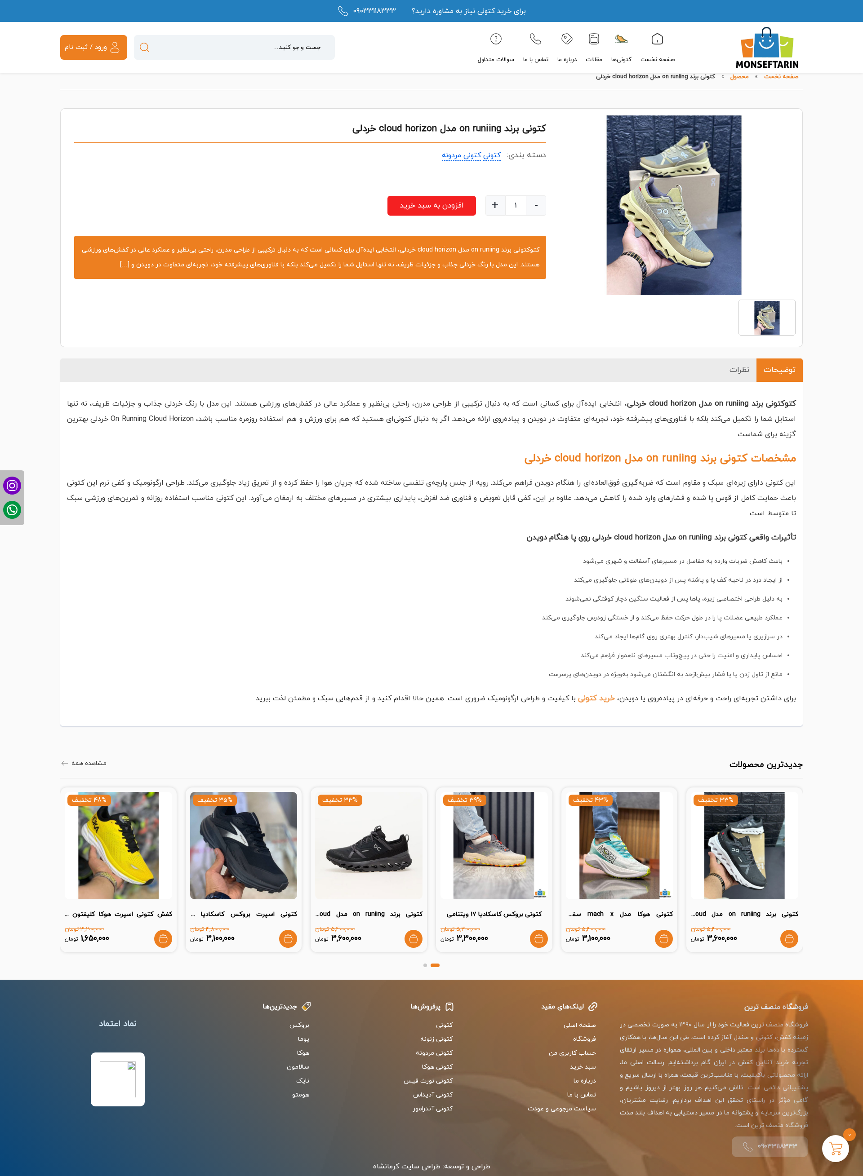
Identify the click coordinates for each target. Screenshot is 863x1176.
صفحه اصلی (580, 1025)
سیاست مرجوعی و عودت (562, 1109)
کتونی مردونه (461, 155)
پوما (303, 1039)
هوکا (303, 1053)
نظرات (739, 370)
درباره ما (567, 60)
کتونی (492, 155)
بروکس (299, 1025)
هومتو (300, 1095)
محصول (739, 77)
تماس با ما (535, 60)
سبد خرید (583, 1067)
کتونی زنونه (436, 1039)
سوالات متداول (496, 60)
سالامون (298, 1067)
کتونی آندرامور (433, 1109)
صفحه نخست (658, 60)
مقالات (594, 60)
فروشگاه (584, 1039)
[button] (435, 965)
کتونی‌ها (621, 60)
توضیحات (780, 370)
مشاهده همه (89, 763)
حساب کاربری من (572, 1053)
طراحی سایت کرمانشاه (406, 1167)
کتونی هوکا (437, 1067)
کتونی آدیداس (433, 1095)
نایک (302, 1081)
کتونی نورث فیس (428, 1081)
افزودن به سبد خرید (432, 205)
